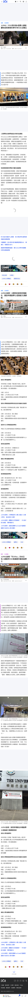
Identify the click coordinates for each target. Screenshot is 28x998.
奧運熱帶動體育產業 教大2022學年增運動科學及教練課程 (13, 249)
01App (21, 985)
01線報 (2, 985)
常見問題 (3, 987)
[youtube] (20, 981)
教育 (2, 554)
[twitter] (26, 981)
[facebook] (15, 981)
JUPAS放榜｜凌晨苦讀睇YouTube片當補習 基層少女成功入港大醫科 (14, 527)
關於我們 (7, 985)
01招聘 (11, 985)
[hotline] (14, 268)
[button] (26, 48)
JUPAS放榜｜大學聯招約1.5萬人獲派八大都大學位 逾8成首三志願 (13, 516)
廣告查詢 (17, 985)
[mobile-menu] (2, 2)
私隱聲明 (13, 987)
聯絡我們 (8, 987)
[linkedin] (23, 981)
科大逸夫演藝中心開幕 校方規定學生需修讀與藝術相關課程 (14, 238)
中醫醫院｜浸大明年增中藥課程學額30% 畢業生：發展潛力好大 (14, 243)
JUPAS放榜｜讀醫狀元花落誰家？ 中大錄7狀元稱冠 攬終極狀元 (13, 521)
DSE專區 (6, 554)
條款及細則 (18, 987)
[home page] (5, 2)
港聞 (2, 22)
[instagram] (18, 981)
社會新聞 (6, 22)
